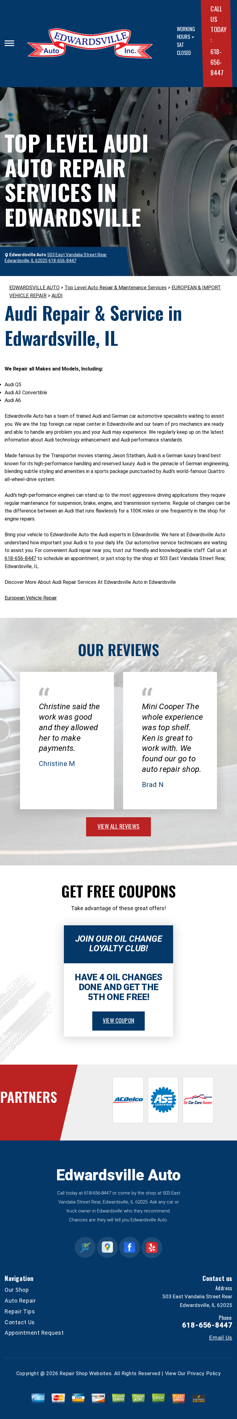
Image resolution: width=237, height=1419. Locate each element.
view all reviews (118, 826)
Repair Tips (20, 1311)
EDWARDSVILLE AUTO (34, 288)
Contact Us (20, 1322)
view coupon (118, 1020)
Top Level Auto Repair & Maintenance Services (115, 288)
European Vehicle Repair (31, 598)
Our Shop (17, 1290)
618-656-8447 (216, 62)
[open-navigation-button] (9, 43)
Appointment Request (34, 1332)
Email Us (220, 1338)
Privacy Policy (204, 1373)
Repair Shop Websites (85, 1373)
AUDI (57, 296)
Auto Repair (20, 1300)
